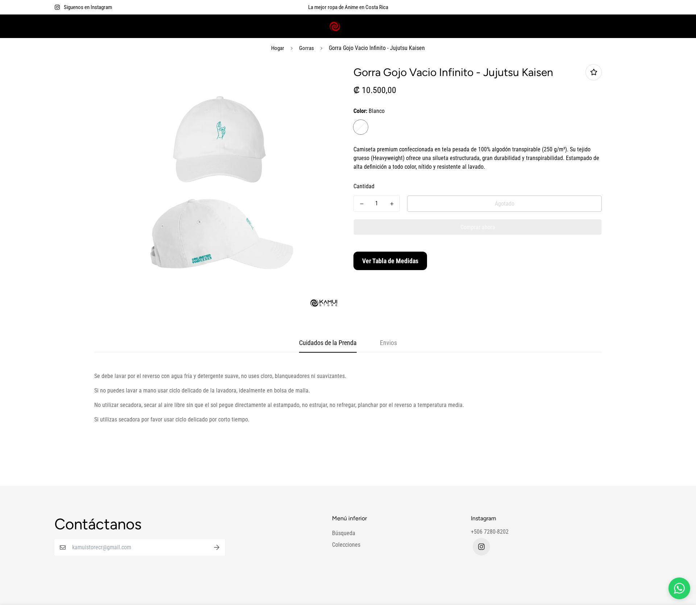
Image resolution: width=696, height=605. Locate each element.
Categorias (137, 26)
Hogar (277, 48)
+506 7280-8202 (490, 531)
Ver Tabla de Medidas (390, 261)
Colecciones (93, 26)
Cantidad (363, 186)
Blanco (360, 127)
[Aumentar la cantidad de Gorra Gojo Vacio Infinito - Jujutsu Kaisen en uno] (391, 204)
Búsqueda (343, 533)
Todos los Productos (190, 26)
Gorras (306, 48)
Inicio (60, 26)
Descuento (238, 26)
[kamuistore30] (348, 26)
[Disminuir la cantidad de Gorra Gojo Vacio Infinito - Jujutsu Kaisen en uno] (361, 204)
